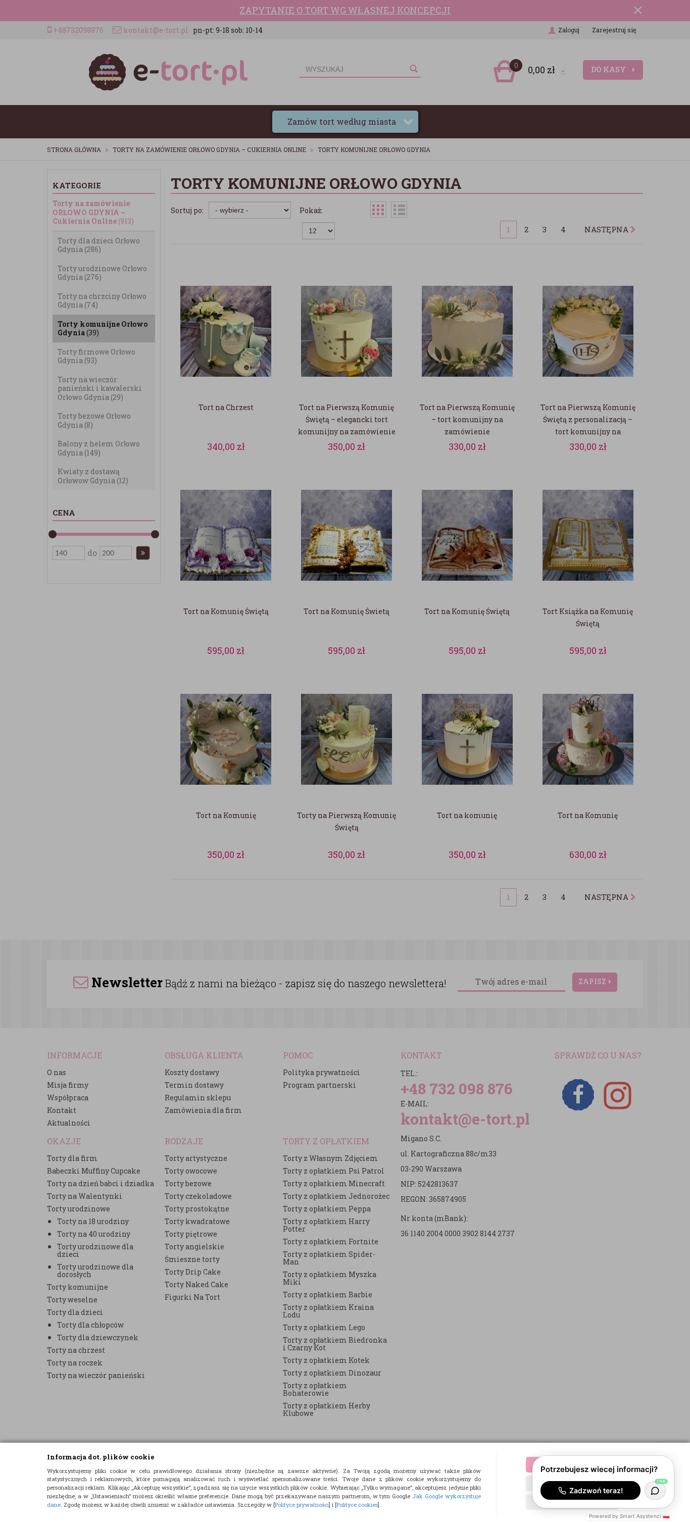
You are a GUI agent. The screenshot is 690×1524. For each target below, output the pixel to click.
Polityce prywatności (302, 1504)
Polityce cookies (357, 1504)
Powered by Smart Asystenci (629, 1515)
